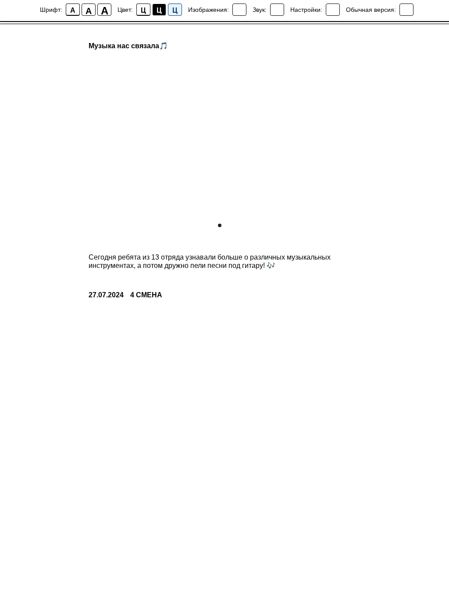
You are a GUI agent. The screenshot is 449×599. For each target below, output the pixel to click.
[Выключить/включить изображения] (239, 10)
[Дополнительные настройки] (333, 10)
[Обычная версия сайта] (406, 10)
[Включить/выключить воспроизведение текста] (277, 10)
